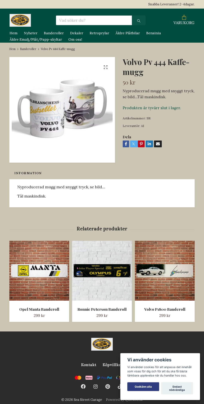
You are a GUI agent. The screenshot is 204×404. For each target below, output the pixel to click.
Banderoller (54, 33)
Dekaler (76, 33)
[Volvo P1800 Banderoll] (165, 272)
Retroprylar (99, 33)
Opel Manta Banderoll (39, 309)
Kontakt (88, 364)
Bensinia (153, 33)
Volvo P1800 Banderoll (164, 309)
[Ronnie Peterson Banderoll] (102, 272)
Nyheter (30, 33)
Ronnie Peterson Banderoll (102, 309)
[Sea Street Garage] (20, 20)
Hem (14, 33)
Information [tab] (28, 173)
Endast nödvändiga (177, 388)
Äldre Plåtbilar (128, 33)
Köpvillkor (113, 364)
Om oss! (75, 39)
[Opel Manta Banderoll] (39, 272)
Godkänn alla (143, 386)
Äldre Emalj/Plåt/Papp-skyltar (36, 39)
